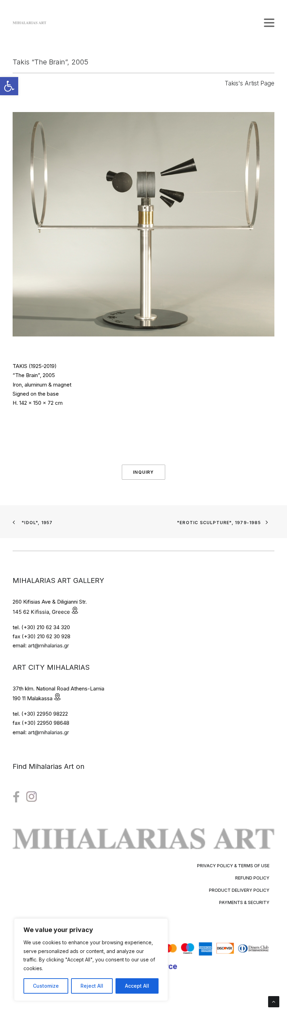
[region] (91, 959)
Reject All (91, 986)
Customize (46, 986)
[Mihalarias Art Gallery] (29, 23)
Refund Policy (252, 878)
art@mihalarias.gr (48, 645)
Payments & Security (244, 902)
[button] (9, 86)
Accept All (137, 986)
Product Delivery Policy (239, 890)
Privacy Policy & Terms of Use (233, 865)
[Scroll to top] (273, 1001)
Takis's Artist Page (249, 83)
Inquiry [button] (143, 472)
